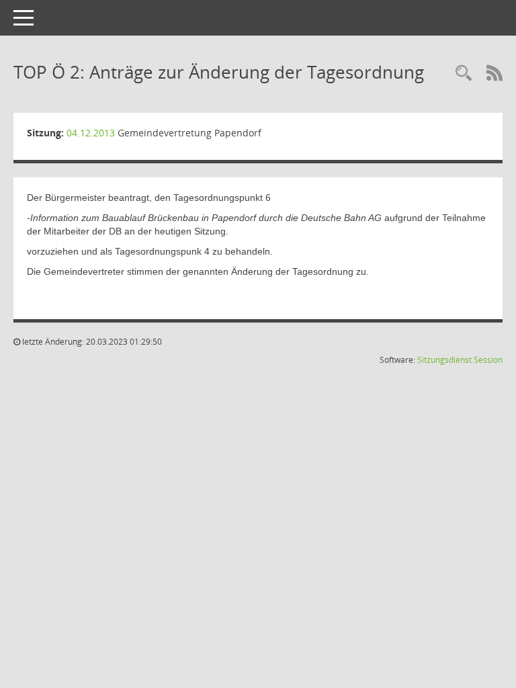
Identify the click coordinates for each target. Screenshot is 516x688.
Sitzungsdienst (444, 360)
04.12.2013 (91, 132)
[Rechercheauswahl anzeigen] (463, 73)
